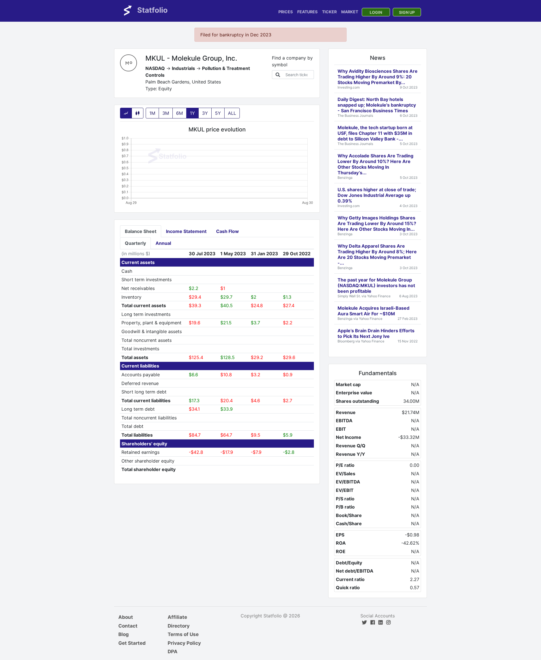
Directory (179, 626)
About (125, 617)
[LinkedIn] (380, 622)
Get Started (132, 643)
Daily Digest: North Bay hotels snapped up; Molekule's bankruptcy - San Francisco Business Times (377, 104)
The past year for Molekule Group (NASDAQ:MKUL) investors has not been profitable (376, 285)
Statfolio (152, 10)
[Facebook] (373, 622)
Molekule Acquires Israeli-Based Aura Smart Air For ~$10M (373, 310)
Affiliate (177, 617)
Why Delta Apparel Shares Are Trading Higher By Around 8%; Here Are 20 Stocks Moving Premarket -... (377, 254)
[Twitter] (364, 622)
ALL (232, 113)
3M (165, 113)
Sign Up (407, 12)
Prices (285, 11)
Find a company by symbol (292, 61)
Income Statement (186, 231)
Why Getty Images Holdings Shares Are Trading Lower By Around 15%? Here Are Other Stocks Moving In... (377, 223)
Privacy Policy (184, 643)
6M (179, 113)
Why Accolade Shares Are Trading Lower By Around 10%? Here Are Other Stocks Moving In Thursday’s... (375, 164)
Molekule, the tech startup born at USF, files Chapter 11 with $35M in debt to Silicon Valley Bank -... (375, 133)
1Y (192, 113)
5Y (218, 113)
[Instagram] (388, 622)
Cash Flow (227, 231)
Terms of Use (183, 634)
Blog (123, 634)
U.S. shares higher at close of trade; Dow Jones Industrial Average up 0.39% (377, 195)
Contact (128, 626)
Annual (163, 243)
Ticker (329, 11)
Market (349, 11)
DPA (173, 651)
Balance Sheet (140, 231)
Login (376, 12)
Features (307, 11)
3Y (205, 113)
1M (152, 113)
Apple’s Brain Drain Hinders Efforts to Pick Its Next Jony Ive (376, 333)
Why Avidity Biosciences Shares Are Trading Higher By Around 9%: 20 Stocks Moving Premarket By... (378, 76)
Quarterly (135, 243)
